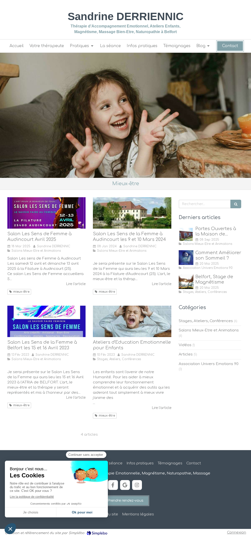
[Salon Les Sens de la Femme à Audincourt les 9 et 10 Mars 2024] (132, 213)
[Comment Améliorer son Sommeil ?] (186, 257)
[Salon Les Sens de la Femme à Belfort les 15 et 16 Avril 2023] (46, 321)
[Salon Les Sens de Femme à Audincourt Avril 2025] (46, 213)
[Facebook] (113, 485)
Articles (186, 354)
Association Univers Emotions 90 (208, 364)
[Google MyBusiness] (125, 485)
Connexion (236, 532)
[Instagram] (137, 485)
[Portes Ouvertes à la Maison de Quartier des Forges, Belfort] (186, 233)
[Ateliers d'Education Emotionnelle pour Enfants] (132, 321)
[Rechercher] (235, 204)
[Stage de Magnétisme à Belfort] (186, 281)
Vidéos (185, 345)
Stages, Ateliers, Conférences (206, 321)
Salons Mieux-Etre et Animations (209, 330)
